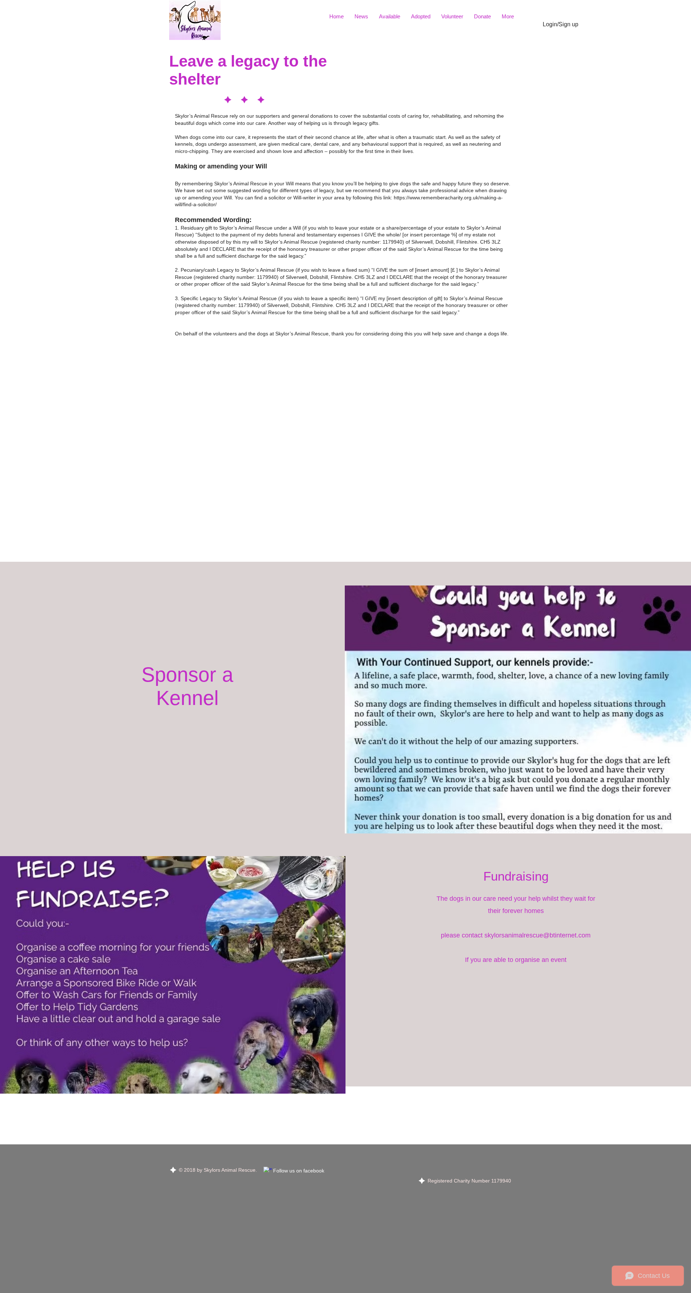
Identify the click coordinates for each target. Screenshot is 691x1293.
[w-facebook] (267, 1171)
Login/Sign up (560, 24)
